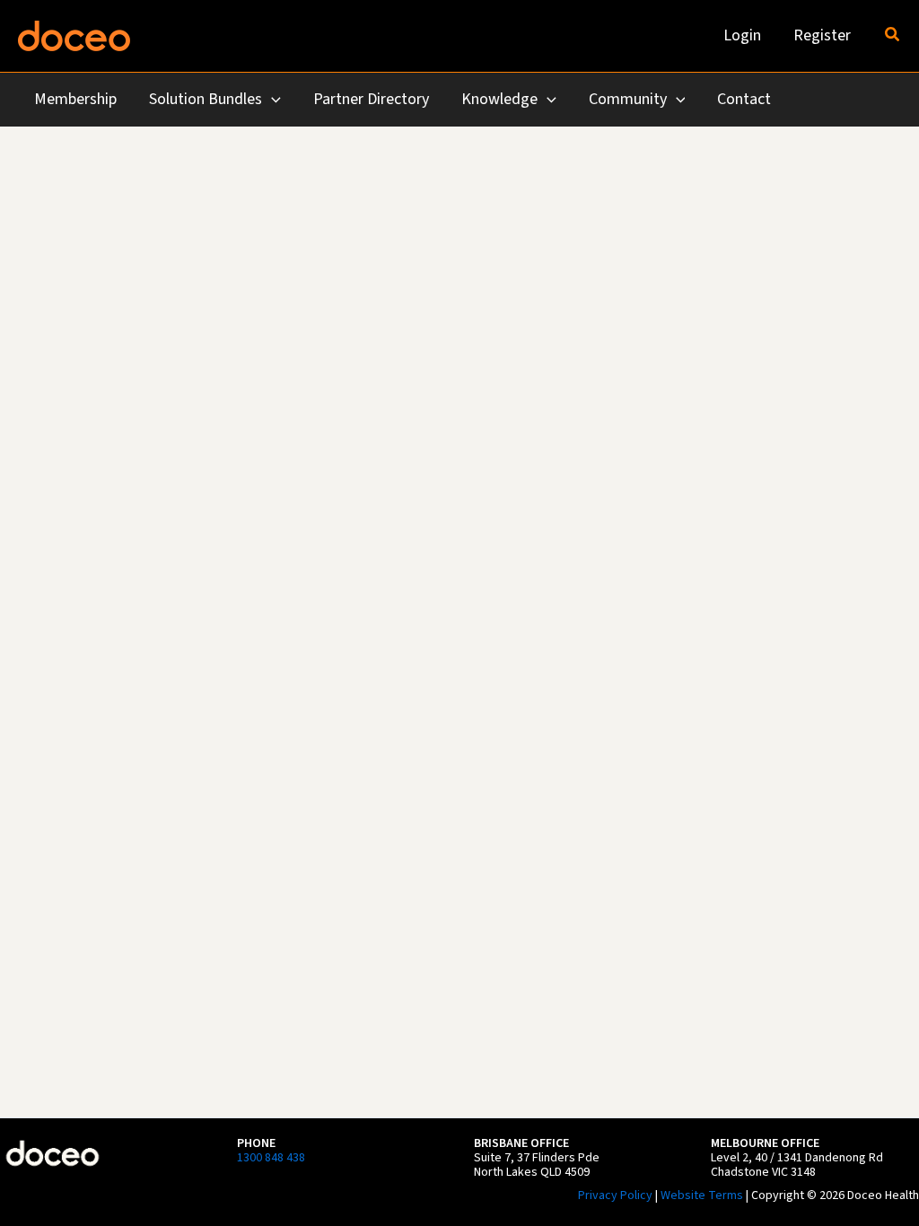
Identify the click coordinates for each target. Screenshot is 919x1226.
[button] (893, 35)
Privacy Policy (615, 1195)
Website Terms (702, 1195)
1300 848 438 (271, 1158)
